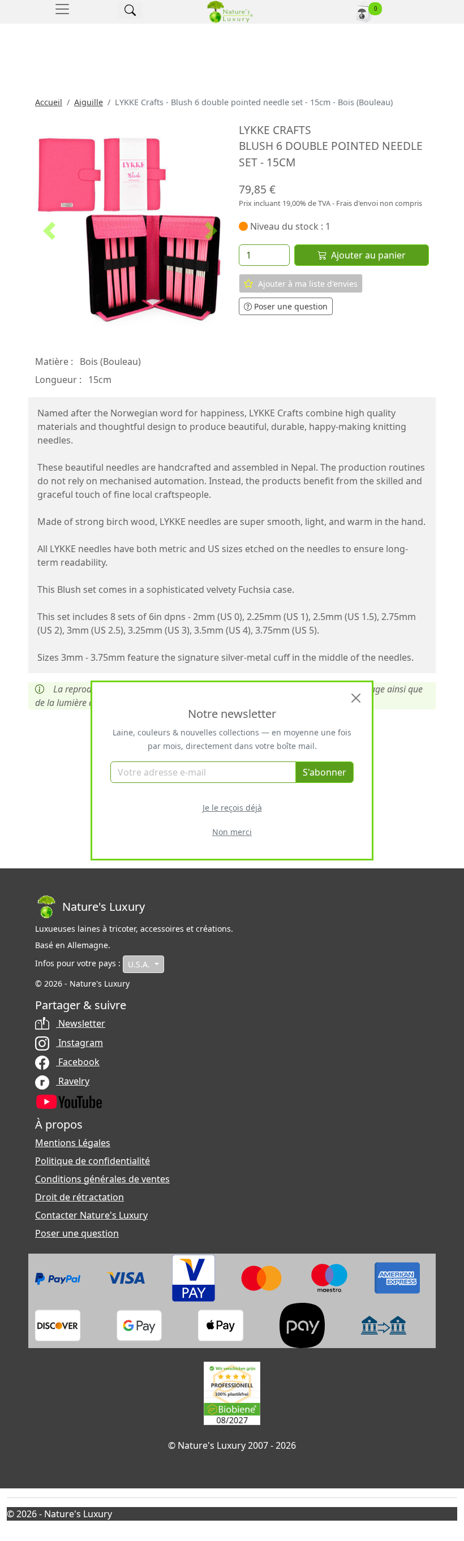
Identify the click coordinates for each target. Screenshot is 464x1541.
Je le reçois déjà (232, 807)
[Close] (356, 698)
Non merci (232, 832)
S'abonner (324, 772)
